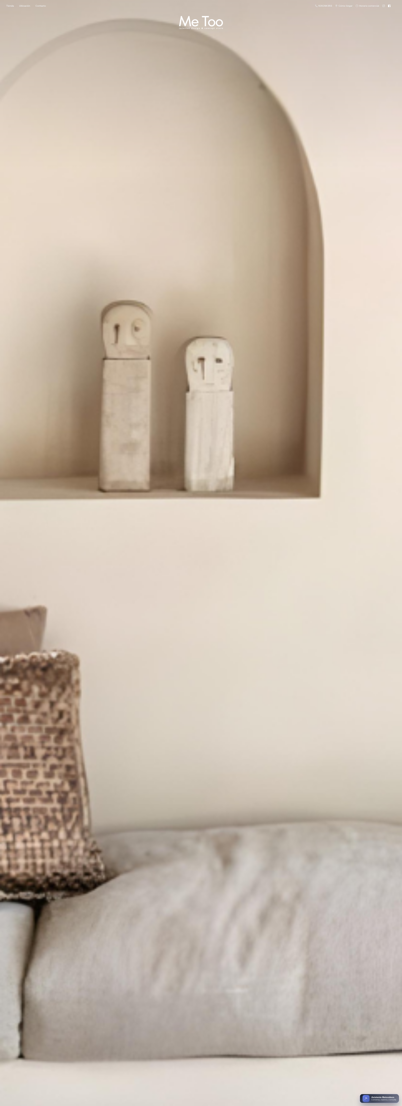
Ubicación (24, 5)
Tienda (10, 5)
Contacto (40, 5)
